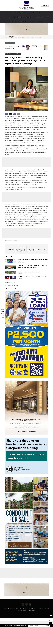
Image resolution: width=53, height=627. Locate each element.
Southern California (16, 53)
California (33, 13)
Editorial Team (32, 608)
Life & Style (12, 21)
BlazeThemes (34, 613)
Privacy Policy (31, 610)
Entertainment (38, 17)
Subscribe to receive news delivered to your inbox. (15, 625)
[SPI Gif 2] (26, 34)
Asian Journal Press (10, 66)
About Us (6, 608)
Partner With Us (14, 608)
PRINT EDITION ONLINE (17, 13)
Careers (47, 608)
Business (28, 17)
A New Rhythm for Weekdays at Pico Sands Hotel (28, 272)
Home (8, 13)
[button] (3, 317)
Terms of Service (22, 610)
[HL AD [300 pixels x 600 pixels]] (26, 377)
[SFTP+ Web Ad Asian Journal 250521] (26, 473)
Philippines (20, 17)
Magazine (39, 21)
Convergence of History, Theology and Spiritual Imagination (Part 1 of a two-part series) (34, 48)
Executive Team (23, 608)
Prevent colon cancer (7, 47)
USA (26, 13)
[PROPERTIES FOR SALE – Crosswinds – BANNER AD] (26, 563)
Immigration (21, 21)
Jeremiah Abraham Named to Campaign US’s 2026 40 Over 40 (31, 276)
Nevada (41, 13)
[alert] (26, 285)
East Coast (11, 17)
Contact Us (40, 608)
